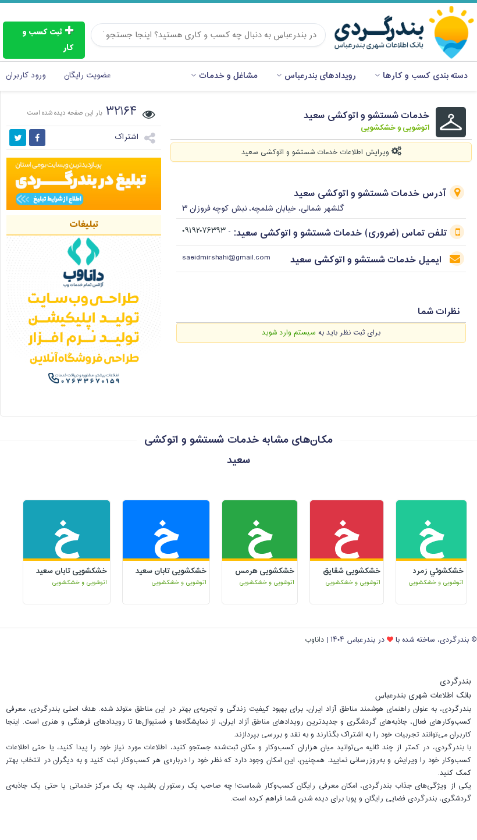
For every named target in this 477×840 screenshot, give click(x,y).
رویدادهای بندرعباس (320, 76)
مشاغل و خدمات (228, 76)
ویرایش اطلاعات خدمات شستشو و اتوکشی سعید (316, 152)
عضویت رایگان (87, 75)
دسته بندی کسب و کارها (425, 76)
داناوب (314, 640)
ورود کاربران (25, 75)
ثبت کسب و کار (48, 40)
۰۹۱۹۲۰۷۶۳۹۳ (204, 231)
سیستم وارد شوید (289, 333)
